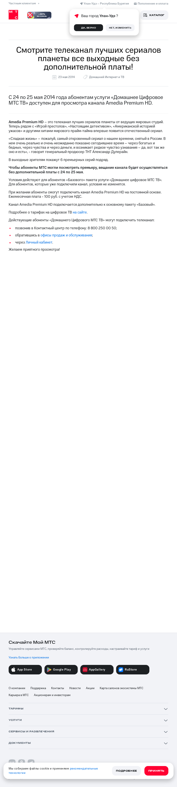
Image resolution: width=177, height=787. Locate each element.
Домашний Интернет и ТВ (106, 77)
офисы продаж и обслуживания (66, 235)
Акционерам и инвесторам (52, 695)
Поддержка (38, 688)
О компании (17, 688)
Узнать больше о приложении (29, 657)
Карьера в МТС (19, 695)
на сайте (80, 212)
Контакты (57, 688)
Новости (75, 688)
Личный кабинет (39, 242)
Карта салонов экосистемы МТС (121, 688)
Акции (90, 688)
